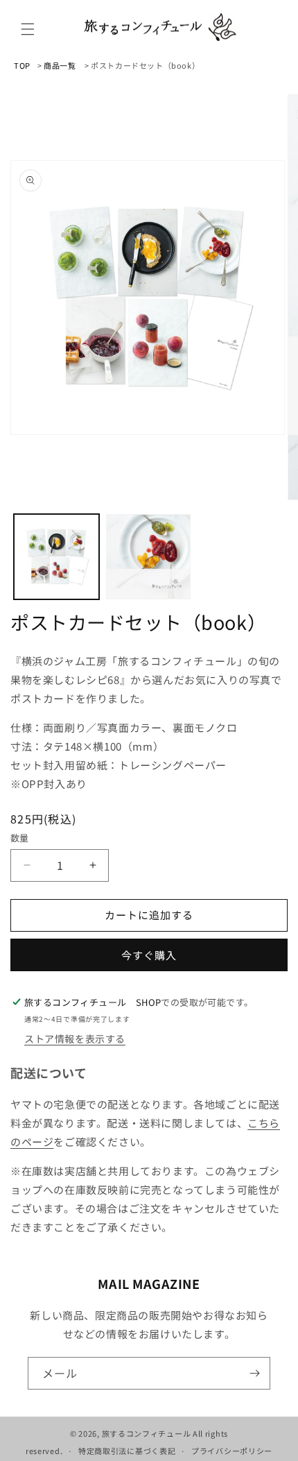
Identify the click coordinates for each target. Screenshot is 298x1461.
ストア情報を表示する (74, 1038)
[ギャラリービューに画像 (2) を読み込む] (148, 556)
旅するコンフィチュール (146, 1433)
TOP (22, 65)
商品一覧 (60, 65)
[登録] (254, 1373)
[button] (27, 29)
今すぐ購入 (149, 955)
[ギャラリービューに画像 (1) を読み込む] (56, 556)
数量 (19, 837)
